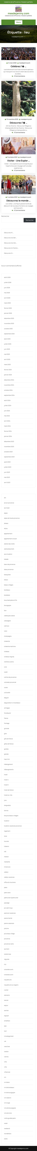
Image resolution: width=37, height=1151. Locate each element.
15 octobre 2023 (12, 157)
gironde (6, 728)
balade (6, 559)
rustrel (6, 990)
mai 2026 (7, 293)
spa (5, 1026)
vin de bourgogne (9, 1092)
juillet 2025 (7, 344)
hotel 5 (6, 785)
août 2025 (7, 339)
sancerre (7, 995)
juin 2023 (7, 472)
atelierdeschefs (9, 549)
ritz (5, 964)
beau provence (8, 569)
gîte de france (8, 739)
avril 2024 (7, 421)
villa (5, 1062)
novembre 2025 (9, 323)
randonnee (7, 954)
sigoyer (6, 1016)
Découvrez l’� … (18, 122)
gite (5, 733)
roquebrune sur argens (11, 985)
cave (5, 631)
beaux (6, 580)
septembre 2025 (9, 334)
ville (5, 1067)
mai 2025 (7, 354)
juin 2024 (7, 411)
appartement (8, 534)
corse (6, 687)
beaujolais (7, 575)
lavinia (6, 810)
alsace (6, 523)
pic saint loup (8, 908)
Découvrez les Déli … (10, 238)
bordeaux (7, 590)
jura (5, 800)
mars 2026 (7, 303)
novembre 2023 (9, 446)
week (5, 1123)
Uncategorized (8, 1036)
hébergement (8, 764)
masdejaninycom (24, 63)
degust (6, 698)
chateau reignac (9, 657)
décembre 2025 (9, 318)
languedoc (7, 805)
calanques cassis (9, 616)
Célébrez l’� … (18, 66)
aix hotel (7, 508)
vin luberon (7, 1098)
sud (5, 1031)
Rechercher (5, 216)
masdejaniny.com (18, 13)
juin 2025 (7, 349)
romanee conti (8, 975)
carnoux (6, 626)
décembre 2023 (9, 441)
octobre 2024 (8, 390)
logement (7, 831)
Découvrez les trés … (10, 243)
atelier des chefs (9, 544)
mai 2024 (7, 416)
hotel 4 (6, 780)
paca (5, 887)
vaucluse (7, 1046)
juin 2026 (7, 288)
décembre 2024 (9, 380)
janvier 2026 (8, 313)
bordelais (7, 595)
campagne (7, 621)
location (6, 821)
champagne (7, 636)
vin (5, 1077)
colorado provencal (10, 682)
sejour (6, 1005)
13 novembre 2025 (12, 119)
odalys (6, 872)
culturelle (7, 692)
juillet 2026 (7, 282)
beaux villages (8, 585)
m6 (5, 851)
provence (7, 939)
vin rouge (7, 1103)
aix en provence (9, 503)
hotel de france (9, 790)
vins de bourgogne (10, 1108)
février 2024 (8, 431)
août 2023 (7, 462)
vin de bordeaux (9, 1087)
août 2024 (7, 400)
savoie (6, 1000)
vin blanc (7, 1082)
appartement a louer (10, 539)
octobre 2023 (8, 452)
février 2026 (8, 308)
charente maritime (10, 646)
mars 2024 (7, 426)
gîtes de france (8, 744)
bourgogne (7, 605)
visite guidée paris (10, 1118)
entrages (7, 708)
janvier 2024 (8, 436)
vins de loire (8, 1113)
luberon (6, 846)
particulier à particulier (11, 898)
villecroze (7, 1072)
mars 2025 (7, 364)
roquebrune (7, 980)
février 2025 (8, 370)
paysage (6, 903)
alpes (6, 513)
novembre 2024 (9, 385)
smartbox (7, 1021)
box (5, 610)
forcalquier (7, 713)
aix (5, 498)
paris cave (7, 893)
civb (5, 667)
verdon (6, 1051)
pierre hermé (8, 918)
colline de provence (10, 677)
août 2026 (7, 277)
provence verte (9, 944)
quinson (6, 949)
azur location (8, 554)
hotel (5, 775)
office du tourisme (10, 882)
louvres (6, 841)
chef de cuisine (9, 662)
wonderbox (7, 1133)
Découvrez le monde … (18, 200)
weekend (7, 1128)
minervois (7, 867)
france (6, 718)
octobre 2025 (8, 329)
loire (5, 836)
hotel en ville (8, 795)
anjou (6, 528)
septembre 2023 (9, 457)
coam (6, 672)
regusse (6, 959)
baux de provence (9, 564)
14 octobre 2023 (12, 197)
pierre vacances (9, 923)
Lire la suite (18, 54)
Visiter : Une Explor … (18, 160)
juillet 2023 (7, 467)
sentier (6, 1010)
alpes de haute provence (12, 518)
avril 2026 (7, 298)
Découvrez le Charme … (11, 248)
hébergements (8, 769)
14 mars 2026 (12, 63)
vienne (6, 1057)
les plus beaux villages (11, 816)
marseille (7, 862)
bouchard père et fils (10, 600)
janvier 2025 (8, 375)
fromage (6, 723)
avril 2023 (7, 482)
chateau (6, 651)
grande (6, 754)
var (5, 1041)
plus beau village (9, 934)
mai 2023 (7, 477)
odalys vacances (9, 877)
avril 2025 (7, 359)
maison (6, 857)
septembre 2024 (9, 395)
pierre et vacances (10, 913)
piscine (6, 928)
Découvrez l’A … (9, 233)
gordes (6, 749)
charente (7, 641)
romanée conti (8, 969)
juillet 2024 (7, 405)
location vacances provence (13, 826)
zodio (6, 1139)
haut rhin (7, 759)
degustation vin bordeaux (12, 703)
